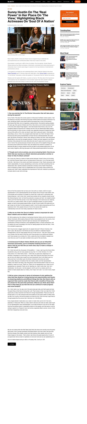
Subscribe (78, 1)
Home (9, 6)
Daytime (13, 6)
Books (62, 95)
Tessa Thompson (12, 73)
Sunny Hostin (43, 73)
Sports (68, 93)
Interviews (63, 88)
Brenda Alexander (13, 25)
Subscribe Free (70, 21)
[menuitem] (48, 1)
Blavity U (63, 93)
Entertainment (71, 88)
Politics (67, 95)
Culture (74, 90)
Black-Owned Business (66, 90)
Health (73, 93)
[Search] (72, 1)
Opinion (73, 95)
